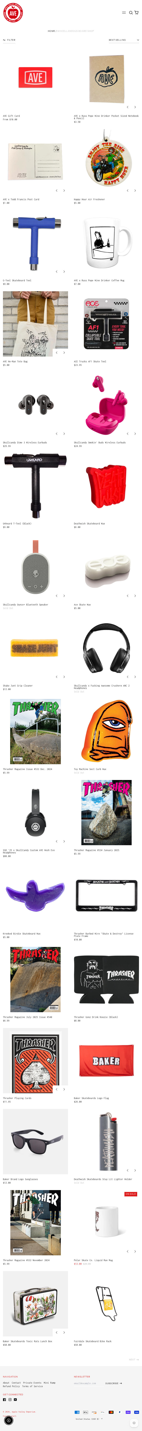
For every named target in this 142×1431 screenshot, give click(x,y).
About (6, 1383)
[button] (130, 12)
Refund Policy (11, 1386)
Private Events (32, 1383)
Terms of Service (32, 1386)
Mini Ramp (49, 1383)
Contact (16, 1383)
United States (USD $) (88, 1419)
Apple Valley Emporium (23, 1412)
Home (51, 31)
